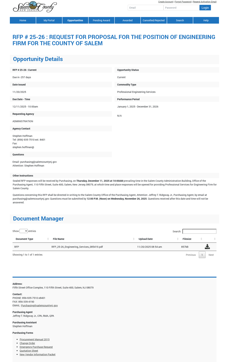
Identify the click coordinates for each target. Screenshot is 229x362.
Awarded (128, 20)
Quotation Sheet (29, 350)
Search (180, 20)
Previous (191, 254)
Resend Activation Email (204, 1)
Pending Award (101, 20)
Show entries (24, 231)
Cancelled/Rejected (154, 20)
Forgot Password (183, 1)
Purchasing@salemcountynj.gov (39, 305)
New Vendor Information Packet (37, 354)
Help (206, 20)
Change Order (27, 343)
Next (211, 254)
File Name (58, 239)
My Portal (49, 20)
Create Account (165, 1)
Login (205, 7)
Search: (177, 231)
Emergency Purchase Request (36, 347)
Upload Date (146, 239)
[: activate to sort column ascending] (209, 239)
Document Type (24, 239)
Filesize (187, 239)
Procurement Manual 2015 (35, 339)
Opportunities (75, 20)
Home (23, 20)
